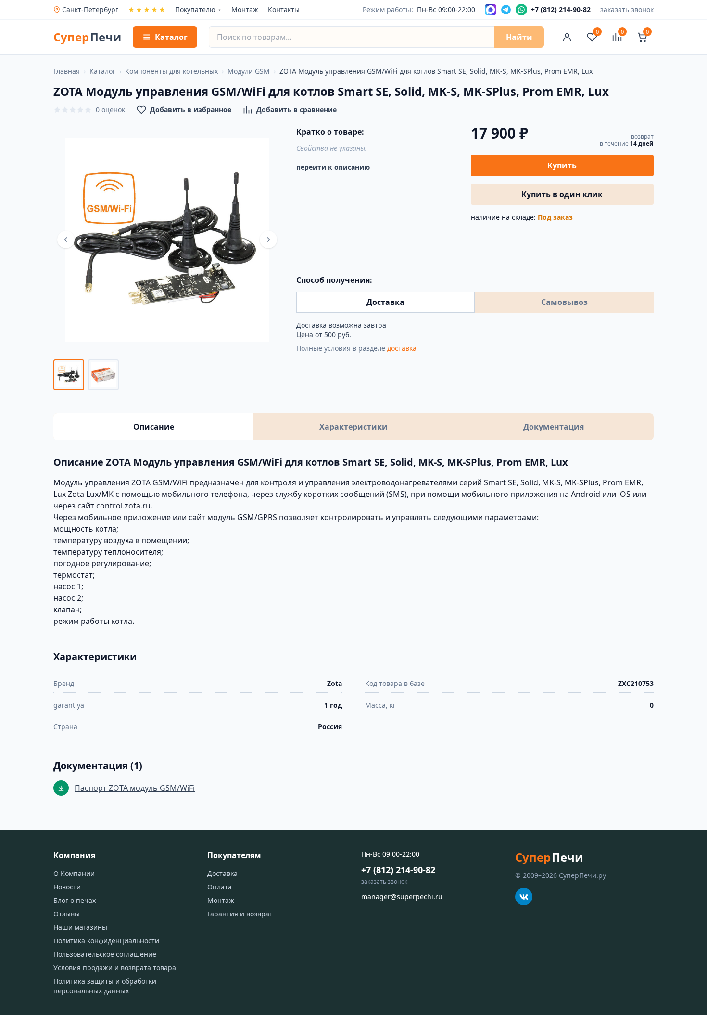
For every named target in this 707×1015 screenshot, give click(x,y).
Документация (553, 426)
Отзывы (66, 913)
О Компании (74, 873)
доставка (402, 348)
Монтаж (244, 9)
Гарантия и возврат (240, 913)
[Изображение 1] (68, 374)
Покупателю (195, 9)
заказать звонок (627, 9)
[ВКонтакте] (523, 896)
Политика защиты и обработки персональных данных (104, 986)
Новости (67, 886)
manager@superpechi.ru (401, 896)
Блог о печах (74, 900)
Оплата (219, 886)
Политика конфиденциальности (106, 940)
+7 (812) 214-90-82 (398, 869)
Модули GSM (248, 71)
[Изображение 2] (103, 374)
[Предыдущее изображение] (66, 239)
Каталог (102, 71)
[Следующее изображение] (268, 239)
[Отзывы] (146, 9)
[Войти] (567, 37)
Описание (153, 426)
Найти (519, 37)
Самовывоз (564, 302)
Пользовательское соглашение (104, 954)
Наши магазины (80, 927)
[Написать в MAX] (490, 9)
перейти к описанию (333, 167)
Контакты (284, 9)
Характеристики (353, 426)
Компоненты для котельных (171, 71)
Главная (66, 71)
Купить (562, 165)
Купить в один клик (562, 194)
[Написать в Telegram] (506, 9)
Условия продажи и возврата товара (114, 967)
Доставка (385, 302)
